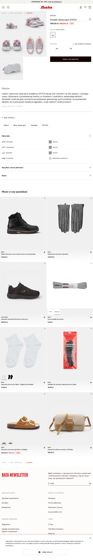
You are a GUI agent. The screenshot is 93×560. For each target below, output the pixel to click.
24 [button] (57, 48)
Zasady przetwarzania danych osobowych (10, 530)
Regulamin (6, 524)
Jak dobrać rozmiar (82, 44)
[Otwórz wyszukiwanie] (8, 7)
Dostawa (51, 498)
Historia (51, 533)
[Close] (90, 538)
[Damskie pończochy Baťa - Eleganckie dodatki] (23, 350)
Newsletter (6, 507)
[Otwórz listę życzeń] (85, 7)
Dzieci (4, 13)
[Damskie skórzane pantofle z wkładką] (23, 415)
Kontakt (5, 503)
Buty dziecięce (16, 13)
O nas (50, 524)
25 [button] (71, 48)
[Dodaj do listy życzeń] (44, 198)
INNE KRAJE (47, 552)
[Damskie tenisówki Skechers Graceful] (23, 285)
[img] (46, 142)
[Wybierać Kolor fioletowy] (53, 34)
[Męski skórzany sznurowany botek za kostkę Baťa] (23, 220)
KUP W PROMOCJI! (55, 2)
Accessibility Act (55, 512)
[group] (54, 44)
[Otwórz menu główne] (3, 7)
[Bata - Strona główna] (46, 7)
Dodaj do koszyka (71, 59)
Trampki (29, 13)
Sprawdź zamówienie (10, 498)
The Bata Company (55, 529)
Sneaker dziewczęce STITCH (63, 19)
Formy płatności (54, 503)
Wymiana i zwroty (55, 507)
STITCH (53, 16)
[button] (89, 7)
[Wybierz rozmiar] (44, 252)
